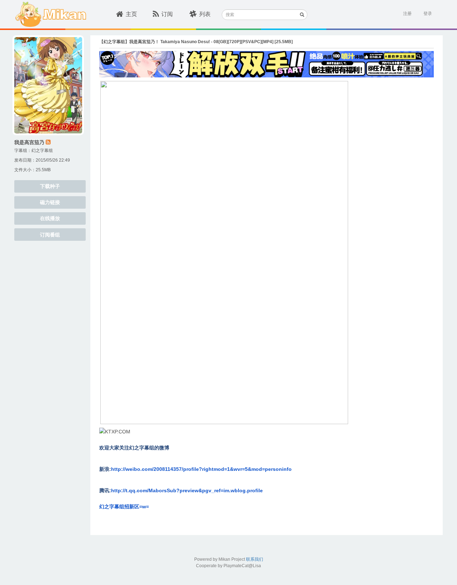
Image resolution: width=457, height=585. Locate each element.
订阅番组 (50, 235)
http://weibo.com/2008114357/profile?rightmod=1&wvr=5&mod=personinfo (201, 469)
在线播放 (50, 218)
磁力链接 (50, 202)
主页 (131, 14)
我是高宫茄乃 (29, 142)
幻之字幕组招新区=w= (124, 506)
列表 (205, 14)
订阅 (167, 14)
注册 (407, 13)
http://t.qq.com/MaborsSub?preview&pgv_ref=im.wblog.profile (187, 490)
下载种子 (50, 186)
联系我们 (254, 559)
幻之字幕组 (42, 150)
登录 (427, 13)
